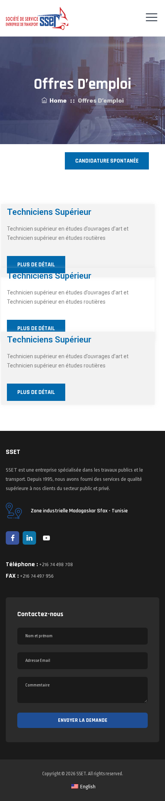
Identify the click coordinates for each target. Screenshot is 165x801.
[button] (107, 161)
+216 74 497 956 (37, 576)
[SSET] (37, 18)
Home (57, 100)
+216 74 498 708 (56, 564)
